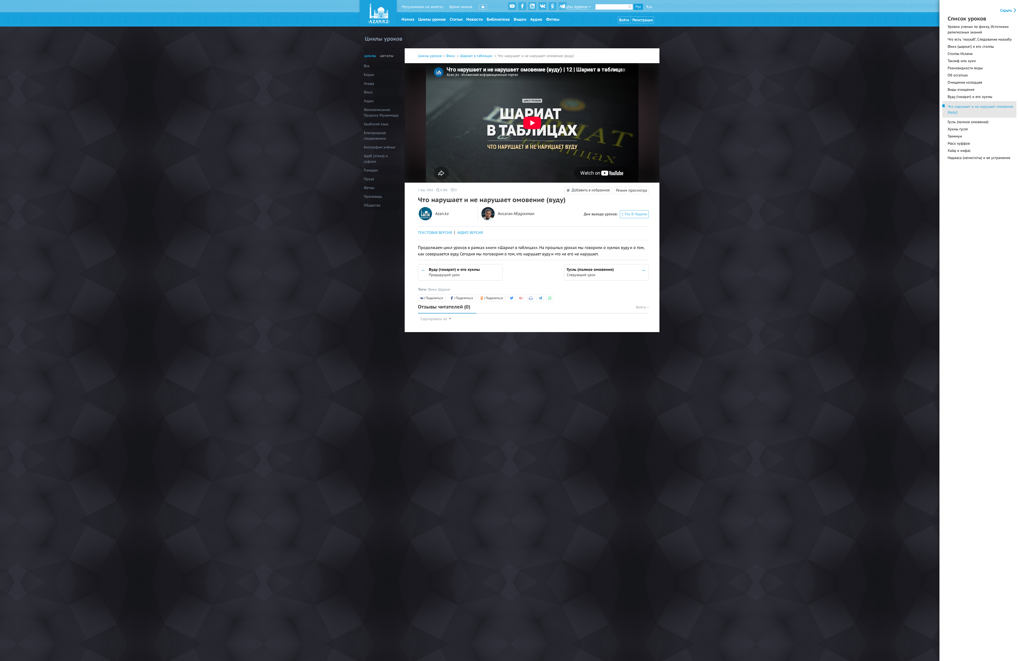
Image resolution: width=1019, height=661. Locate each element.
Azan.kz (442, 214)
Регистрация (642, 20)
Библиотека (498, 19)
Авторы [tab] (387, 56)
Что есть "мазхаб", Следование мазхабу (980, 39)
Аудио (536, 19)
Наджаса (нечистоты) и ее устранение (979, 158)
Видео (520, 19)
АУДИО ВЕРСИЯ (470, 232)
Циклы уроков (432, 19)
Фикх (451, 56)
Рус (638, 7)
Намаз (407, 19)
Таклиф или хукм (962, 61)
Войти (624, 20)
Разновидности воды (965, 68)
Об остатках (958, 75)
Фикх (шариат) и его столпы (971, 46)
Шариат (444, 289)
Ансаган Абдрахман (516, 214)
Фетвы (552, 19)
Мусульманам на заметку (422, 7)
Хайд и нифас (959, 150)
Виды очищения (961, 89)
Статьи (456, 19)
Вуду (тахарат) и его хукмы (970, 97)
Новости (474, 19)
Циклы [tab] (370, 56)
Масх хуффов (959, 143)
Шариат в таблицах (476, 56)
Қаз (649, 7)
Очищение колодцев (965, 82)
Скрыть (1006, 10)
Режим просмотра (631, 190)
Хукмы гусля (958, 129)
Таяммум (955, 136)
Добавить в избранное (591, 190)
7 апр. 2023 (425, 190)
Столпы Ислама (960, 53)
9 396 (443, 190)
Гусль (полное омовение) (968, 122)
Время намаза (460, 7)
